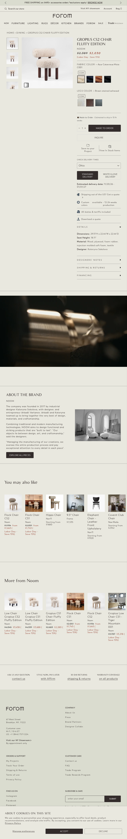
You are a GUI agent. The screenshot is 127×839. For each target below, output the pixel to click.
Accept (64, 831)
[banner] (63, 2)
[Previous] (7, 3)
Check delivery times (88, 160)
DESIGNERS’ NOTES (89, 260)
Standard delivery (87, 175)
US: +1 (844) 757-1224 (17, 734)
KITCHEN (66, 23)
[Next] (120, 3)
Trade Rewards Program (78, 775)
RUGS (45, 23)
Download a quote (91, 219)
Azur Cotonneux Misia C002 (89, 79)
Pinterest (11, 805)
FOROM (91, 23)
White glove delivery (110, 175)
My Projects (12, 761)
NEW (6, 23)
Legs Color (98, 91)
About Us (70, 713)
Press (68, 717)
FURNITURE (18, 23)
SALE (100, 23)
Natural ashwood (81, 102)
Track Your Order (15, 766)
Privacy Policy (13, 823)
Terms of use (13, 775)
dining (20, 33)
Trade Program (73, 770)
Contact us (71, 761)
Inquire (98, 137)
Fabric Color (98, 65)
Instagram (11, 796)
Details (82, 227)
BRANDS (79, 23)
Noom (81, 49)
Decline (103, 831)
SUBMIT (112, 799)
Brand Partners (73, 722)
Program (115, 22)
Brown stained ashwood (89, 102)
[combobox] (18, 8)
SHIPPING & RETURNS (91, 267)
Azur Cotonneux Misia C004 (107, 79)
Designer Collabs (74, 727)
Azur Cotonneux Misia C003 (98, 79)
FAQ (67, 766)
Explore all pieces (19, 455)
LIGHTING (33, 23)
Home (10, 33)
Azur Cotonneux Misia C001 (81, 79)
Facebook (11, 801)
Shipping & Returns (16, 770)
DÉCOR (55, 23)
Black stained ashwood (98, 102)
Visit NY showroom (90, 8)
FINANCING (84, 275)
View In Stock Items (109, 150)
